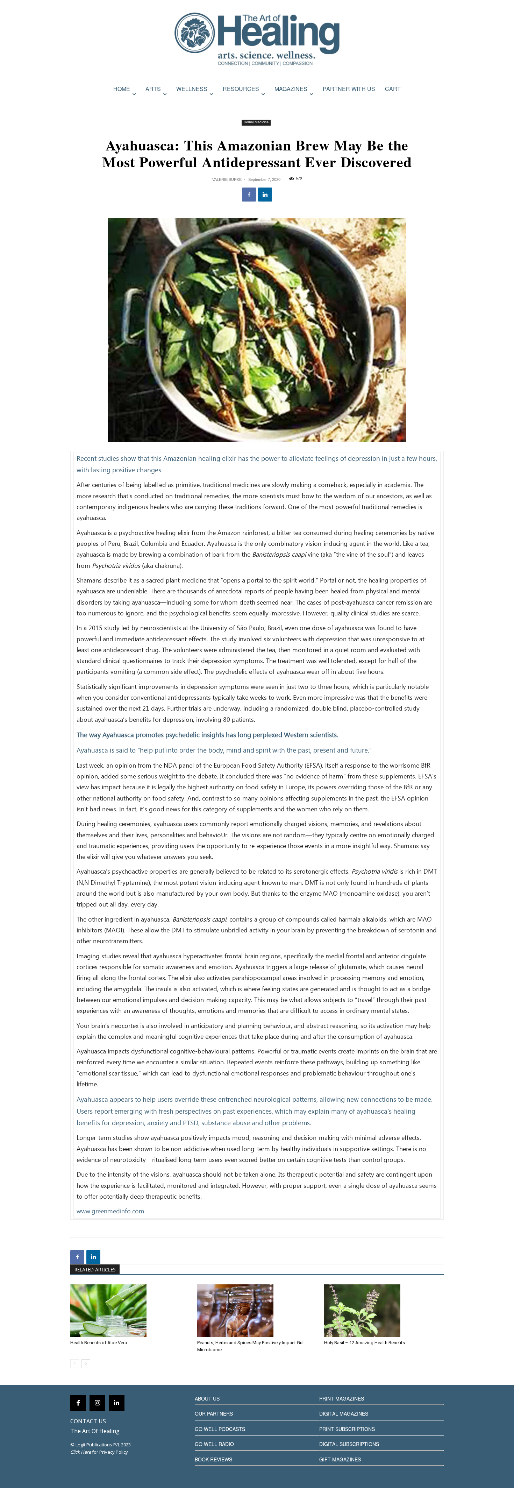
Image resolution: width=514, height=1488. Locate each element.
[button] (436, 104)
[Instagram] (97, 1403)
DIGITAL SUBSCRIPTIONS (349, 1443)
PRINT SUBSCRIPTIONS (347, 1428)
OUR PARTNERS (214, 1413)
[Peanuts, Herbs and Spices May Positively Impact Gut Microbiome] (257, 1310)
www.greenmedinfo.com (110, 1211)
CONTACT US (88, 1421)
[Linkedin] (265, 195)
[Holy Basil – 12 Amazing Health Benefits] (384, 1310)
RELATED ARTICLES (94, 1270)
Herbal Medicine (256, 122)
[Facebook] (249, 195)
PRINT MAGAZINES (341, 1398)
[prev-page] (74, 1363)
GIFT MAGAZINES (340, 1459)
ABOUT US (207, 1398)
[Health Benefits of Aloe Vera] (130, 1310)
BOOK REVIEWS (213, 1459)
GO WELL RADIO (214, 1443)
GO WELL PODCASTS (220, 1428)
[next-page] (85, 1363)
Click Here (80, 1452)
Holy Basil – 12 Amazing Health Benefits (364, 1342)
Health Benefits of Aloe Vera (98, 1342)
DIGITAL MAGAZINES (343, 1413)
